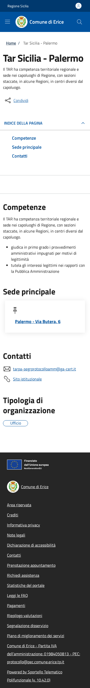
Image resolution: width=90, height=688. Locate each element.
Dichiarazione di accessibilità (31, 545)
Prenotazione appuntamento (31, 565)
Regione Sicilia (18, 6)
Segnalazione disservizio (27, 626)
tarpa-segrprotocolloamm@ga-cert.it (44, 369)
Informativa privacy (23, 525)
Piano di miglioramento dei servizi (35, 636)
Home (11, 43)
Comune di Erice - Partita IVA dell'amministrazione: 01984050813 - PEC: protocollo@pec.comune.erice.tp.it (43, 654)
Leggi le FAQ (17, 595)
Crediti (12, 515)
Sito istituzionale (27, 379)
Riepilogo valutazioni (24, 616)
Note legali (16, 535)
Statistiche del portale (25, 585)
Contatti (14, 555)
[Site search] (79, 22)
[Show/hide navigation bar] (7, 21)
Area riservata (19, 505)
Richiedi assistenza (23, 575)
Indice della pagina (23, 123)
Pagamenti (16, 605)
